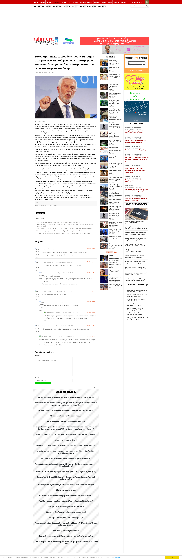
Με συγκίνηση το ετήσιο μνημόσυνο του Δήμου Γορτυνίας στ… (115, 165)
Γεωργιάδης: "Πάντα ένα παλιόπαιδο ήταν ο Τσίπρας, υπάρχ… (136, 273)
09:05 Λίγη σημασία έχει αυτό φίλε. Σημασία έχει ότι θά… (136, 199)
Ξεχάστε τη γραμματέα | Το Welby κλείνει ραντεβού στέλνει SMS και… (115, 272)
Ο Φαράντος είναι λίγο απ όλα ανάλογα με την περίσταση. (135, 132)
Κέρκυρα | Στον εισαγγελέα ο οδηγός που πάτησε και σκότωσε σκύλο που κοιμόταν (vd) (66, 485)
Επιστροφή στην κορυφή (90, 387)
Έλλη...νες (48, 6)
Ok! (172, 557)
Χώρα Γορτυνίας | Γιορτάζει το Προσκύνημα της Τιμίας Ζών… (115, 118)
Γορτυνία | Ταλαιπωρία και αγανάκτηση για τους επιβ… (135, 304)
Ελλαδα (57, 2)
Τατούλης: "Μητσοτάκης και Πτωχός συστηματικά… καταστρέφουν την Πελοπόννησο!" (66, 410)
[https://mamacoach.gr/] (136, 90)
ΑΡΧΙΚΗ (36, 2)
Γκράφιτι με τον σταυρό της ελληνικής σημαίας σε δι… (135, 309)
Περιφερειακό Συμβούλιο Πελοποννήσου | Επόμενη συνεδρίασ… (114, 134)
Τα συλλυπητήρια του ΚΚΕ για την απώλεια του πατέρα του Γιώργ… (135, 279)
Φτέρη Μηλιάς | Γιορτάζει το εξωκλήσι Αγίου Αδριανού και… (115, 186)
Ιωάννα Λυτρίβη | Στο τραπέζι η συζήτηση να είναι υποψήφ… (115, 231)
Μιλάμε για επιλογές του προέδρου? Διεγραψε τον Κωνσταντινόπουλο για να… (137, 159)
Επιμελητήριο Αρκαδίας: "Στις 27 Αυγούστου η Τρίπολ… (115, 172)
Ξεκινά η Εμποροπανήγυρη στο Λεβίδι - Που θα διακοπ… (135, 300)
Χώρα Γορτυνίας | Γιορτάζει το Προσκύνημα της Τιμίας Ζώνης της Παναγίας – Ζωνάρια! (60, 231)
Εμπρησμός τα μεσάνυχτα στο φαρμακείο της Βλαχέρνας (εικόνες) (136, 227)
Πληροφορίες (120, 557)
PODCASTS (62, 6)
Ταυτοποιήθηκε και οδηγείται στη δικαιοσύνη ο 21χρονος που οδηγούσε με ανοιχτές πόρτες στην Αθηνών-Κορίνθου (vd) (65, 465)
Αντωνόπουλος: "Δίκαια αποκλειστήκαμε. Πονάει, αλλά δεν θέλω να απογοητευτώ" (66, 496)
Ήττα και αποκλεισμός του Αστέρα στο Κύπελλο (66, 416)
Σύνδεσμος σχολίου (92, 248)
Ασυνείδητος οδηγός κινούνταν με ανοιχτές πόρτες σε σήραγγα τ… (135, 262)
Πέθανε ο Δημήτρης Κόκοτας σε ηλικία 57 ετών (115, 69)
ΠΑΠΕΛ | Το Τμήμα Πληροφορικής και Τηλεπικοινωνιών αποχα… (114, 216)
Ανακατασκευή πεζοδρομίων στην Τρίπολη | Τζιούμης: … (137, 318)
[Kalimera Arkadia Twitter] (56, 40)
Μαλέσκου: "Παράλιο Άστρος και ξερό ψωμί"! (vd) (115, 286)
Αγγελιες (68, 6)
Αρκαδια (75, 2)
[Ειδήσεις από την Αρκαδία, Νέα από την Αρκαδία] (43, 44)
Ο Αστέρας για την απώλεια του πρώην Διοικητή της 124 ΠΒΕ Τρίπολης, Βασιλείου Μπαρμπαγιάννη (63, 233)
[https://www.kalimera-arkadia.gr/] (114, 44)
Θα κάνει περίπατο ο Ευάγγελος (135, 150)
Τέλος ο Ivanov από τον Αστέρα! (66, 490)
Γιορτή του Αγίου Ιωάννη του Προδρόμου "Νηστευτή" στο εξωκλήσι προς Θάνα (58, 222)
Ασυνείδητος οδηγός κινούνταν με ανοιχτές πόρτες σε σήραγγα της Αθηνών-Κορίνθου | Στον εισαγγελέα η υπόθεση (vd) (66, 452)
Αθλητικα (97, 2)
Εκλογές (42, 2)
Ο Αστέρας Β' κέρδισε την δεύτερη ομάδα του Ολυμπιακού (66, 506)
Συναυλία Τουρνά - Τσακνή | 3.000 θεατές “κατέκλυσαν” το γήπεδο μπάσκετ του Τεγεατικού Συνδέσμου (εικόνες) (66, 478)
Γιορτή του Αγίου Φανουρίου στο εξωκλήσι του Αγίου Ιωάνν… (114, 87)
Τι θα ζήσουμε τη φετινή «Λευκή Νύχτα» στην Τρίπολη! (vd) (134, 250)
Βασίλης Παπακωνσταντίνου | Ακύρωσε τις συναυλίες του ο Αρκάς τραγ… (115, 258)
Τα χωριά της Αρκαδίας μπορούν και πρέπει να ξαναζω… (136, 295)
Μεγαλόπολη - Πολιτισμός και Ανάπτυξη (66, 531)
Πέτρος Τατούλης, (52, 205)
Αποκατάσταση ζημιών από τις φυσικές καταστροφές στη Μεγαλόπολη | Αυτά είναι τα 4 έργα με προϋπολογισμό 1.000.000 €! (66, 524)
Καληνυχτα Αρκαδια (119, 2)
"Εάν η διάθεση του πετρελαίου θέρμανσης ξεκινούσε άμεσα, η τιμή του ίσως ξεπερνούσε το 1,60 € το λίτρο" (66, 543)
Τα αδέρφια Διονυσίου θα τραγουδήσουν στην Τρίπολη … (136, 313)
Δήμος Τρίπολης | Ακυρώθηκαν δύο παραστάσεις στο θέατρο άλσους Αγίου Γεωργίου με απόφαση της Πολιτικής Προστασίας (64, 225)
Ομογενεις (41, 6)
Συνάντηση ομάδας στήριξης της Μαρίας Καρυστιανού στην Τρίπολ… (136, 268)
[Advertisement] (91, 22)
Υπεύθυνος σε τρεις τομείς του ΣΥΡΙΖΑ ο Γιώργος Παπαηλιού (66, 421)
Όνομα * (37, 378)
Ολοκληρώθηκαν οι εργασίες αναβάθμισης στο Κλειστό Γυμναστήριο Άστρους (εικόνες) (65, 536)
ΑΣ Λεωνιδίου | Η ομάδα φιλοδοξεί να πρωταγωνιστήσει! (115, 223)
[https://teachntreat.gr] (136, 72)
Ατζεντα (94, 6)
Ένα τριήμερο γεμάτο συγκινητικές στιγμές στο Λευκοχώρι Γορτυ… (135, 239)
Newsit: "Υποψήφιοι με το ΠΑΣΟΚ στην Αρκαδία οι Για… (115, 142)
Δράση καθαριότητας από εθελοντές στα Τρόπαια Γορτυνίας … (115, 200)
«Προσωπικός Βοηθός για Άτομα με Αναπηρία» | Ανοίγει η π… (115, 245)
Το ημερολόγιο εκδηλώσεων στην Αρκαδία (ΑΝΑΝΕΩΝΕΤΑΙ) (115, 193)
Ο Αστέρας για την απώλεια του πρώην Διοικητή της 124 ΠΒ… (115, 126)
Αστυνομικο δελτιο (86, 2)
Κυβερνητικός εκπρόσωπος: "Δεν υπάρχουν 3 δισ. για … (115, 61)
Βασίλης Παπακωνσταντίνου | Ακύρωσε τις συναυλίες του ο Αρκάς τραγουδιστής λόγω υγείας (66, 471)
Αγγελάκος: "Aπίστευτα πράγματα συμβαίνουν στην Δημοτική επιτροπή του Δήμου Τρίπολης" (66, 445)
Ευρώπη (89, 6)
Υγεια (35, 6)
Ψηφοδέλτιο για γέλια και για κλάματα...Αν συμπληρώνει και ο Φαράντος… (135, 170)
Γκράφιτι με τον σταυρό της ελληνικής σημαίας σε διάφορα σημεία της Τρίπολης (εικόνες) (66, 397)
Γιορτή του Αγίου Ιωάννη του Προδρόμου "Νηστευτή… (115, 94)
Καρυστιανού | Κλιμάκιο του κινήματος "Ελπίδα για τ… (115, 238)
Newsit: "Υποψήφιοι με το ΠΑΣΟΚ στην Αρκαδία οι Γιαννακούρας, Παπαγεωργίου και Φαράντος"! (66, 434)
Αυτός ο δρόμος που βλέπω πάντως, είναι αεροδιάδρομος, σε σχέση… (136, 190)
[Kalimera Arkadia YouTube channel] (56, 44)
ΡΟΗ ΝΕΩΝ (49, 2)
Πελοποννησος (66, 2)
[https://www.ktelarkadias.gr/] (68, 44)
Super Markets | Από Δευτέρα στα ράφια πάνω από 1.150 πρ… (114, 76)
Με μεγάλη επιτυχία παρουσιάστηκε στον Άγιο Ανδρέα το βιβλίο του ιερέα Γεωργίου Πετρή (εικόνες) (64, 228)
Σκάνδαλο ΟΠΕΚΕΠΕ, (41, 205)
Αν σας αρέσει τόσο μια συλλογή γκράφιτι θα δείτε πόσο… (135, 141)
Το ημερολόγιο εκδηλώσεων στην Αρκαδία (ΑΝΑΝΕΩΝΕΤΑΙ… (136, 291)
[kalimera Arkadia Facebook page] (56, 37)
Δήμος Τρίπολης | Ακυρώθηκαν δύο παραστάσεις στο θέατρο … (114, 103)
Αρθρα (73, 6)
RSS (147, 2)
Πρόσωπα (55, 6)
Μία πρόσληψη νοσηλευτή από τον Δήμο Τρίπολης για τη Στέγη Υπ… (135, 233)
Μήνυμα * (37, 355)
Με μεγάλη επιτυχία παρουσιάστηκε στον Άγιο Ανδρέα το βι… (114, 110)
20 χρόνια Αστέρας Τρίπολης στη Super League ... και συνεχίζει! (66, 512)
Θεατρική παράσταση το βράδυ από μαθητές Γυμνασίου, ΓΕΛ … (116, 179)
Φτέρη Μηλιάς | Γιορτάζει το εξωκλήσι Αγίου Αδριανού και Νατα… (136, 244)
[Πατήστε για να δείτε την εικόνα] (66, 97)
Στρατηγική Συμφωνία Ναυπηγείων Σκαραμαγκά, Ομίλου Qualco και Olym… (115, 279)
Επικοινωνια (102, 6)
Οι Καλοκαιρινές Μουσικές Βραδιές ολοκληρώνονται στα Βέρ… (115, 150)
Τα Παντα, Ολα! (81, 6)
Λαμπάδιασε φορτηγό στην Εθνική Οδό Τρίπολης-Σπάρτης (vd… (115, 208)
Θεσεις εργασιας (107, 2)
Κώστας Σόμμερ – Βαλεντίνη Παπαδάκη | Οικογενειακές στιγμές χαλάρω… (115, 265)
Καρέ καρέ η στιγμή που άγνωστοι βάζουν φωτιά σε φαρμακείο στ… (135, 256)
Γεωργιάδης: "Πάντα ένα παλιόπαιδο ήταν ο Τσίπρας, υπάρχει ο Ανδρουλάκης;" (66, 458)
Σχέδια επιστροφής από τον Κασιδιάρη (66, 440)
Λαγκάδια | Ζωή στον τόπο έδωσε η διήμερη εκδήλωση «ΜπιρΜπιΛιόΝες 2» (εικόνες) (66, 501)
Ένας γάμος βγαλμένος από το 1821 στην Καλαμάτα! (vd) (65, 517)
